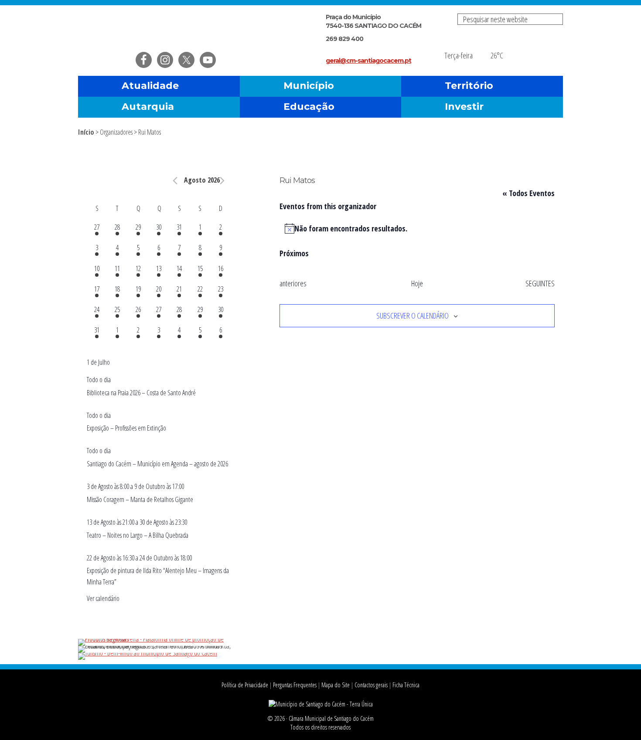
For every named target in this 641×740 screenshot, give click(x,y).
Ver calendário (103, 598)
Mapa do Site (335, 685)
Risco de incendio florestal (552, 49)
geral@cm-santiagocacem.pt (368, 60)
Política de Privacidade (245, 685)
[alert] (417, 228)
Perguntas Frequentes (295, 685)
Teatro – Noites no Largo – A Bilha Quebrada (137, 535)
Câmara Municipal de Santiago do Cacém (180, 28)
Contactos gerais (371, 685)
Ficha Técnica (405, 685)
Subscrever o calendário (412, 315)
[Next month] (222, 181)
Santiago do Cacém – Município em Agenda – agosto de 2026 (157, 463)
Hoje (417, 283)
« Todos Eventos (528, 193)
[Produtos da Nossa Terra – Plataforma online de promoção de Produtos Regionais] (158, 639)
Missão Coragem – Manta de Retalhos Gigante (140, 499)
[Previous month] (175, 181)
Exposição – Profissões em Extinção (126, 428)
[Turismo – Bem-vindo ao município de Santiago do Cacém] (147, 653)
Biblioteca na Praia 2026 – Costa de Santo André (141, 392)
